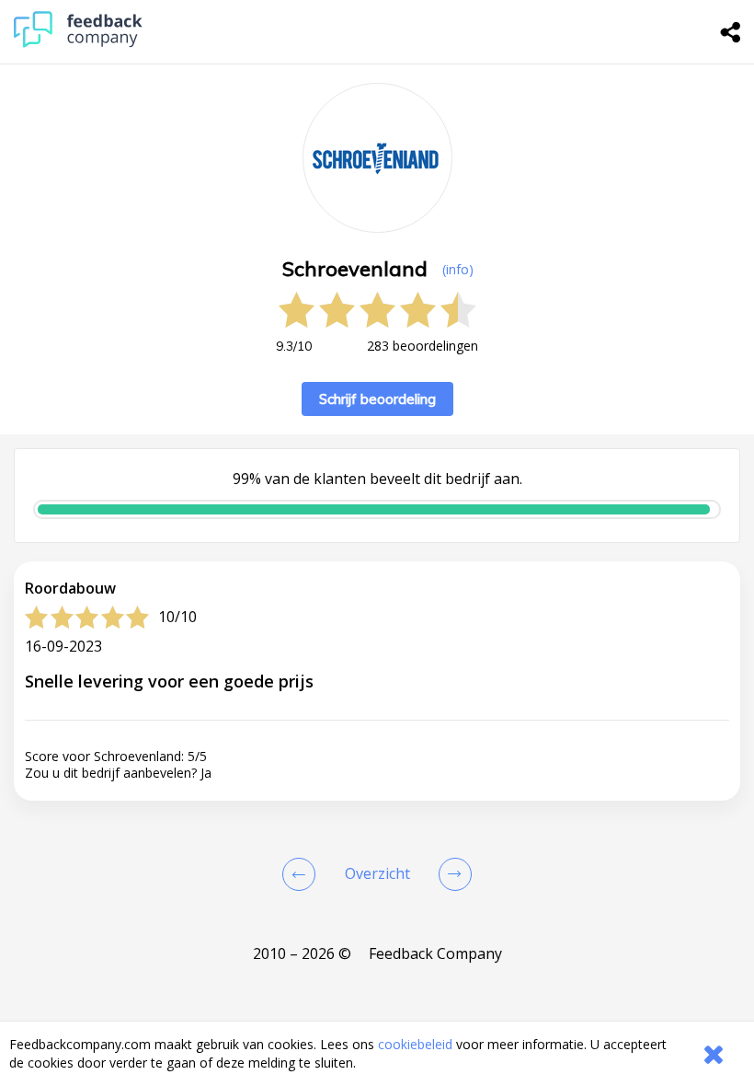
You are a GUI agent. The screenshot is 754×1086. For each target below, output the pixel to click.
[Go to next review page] (451, 874)
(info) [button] (458, 269)
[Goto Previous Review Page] (302, 874)
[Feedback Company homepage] (78, 43)
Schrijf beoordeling (377, 399)
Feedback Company (435, 953)
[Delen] (731, 32)
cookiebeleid (415, 1044)
